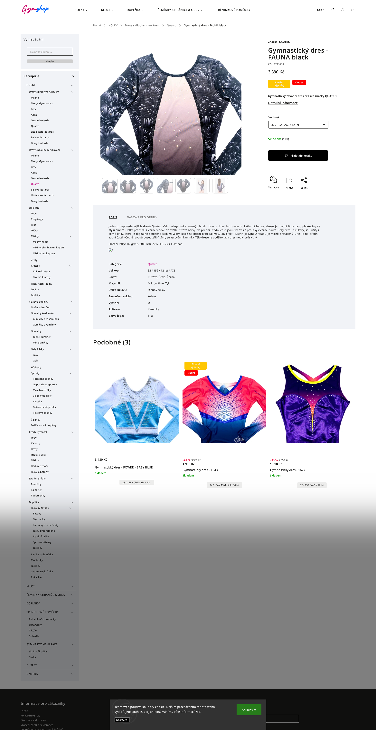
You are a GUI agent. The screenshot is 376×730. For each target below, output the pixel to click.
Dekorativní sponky (44, 407)
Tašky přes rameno (44, 530)
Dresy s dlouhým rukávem (44, 150)
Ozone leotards (40, 120)
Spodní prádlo (37, 478)
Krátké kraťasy (41, 271)
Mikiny (35, 236)
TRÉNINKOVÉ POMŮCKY (42, 612)
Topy (34, 213)
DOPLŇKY (33, 603)
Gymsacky (39, 519)
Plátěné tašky (41, 536)
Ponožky (36, 484)
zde (198, 712)
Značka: (279, 42)
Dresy (34, 449)
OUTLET (31, 665)
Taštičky (37, 547)
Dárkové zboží (39, 466)
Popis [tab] (113, 217)
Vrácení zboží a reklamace (37, 725)
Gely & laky (37, 349)
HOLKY (31, 85)
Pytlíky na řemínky (42, 554)
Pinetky (37, 401)
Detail (171, 462)
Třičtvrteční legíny (41, 283)
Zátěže (33, 630)
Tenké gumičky (42, 337)
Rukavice (36, 577)
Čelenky (35, 419)
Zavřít (327, 194)
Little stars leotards (42, 131)
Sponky (35, 373)
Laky (35, 355)
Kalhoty (35, 443)
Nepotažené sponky (45, 384)
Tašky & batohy (40, 508)
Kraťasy (35, 265)
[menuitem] (84, 10)
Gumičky (36, 331)
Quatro (35, 126)
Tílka (33, 225)
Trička (34, 230)
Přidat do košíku (301, 155)
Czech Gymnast (38, 432)
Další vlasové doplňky (43, 425)
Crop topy (37, 219)
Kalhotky (36, 490)
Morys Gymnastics (42, 103)
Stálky (32, 657)
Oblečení (34, 207)
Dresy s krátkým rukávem (44, 91)
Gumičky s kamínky (44, 324)
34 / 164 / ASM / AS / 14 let (224, 485)
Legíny (35, 289)
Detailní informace (283, 103)
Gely (35, 360)
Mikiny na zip (40, 242)
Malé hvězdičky (42, 390)
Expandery (35, 625)
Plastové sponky (42, 412)
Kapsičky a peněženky (46, 525)
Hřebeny (36, 367)
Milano (35, 97)
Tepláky (35, 295)
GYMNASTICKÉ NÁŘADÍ (41, 644)
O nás (24, 711)
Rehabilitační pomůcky (42, 619)
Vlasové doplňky (39, 301)
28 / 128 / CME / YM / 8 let (136, 482)
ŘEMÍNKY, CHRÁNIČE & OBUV (45, 595)
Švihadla (34, 636)
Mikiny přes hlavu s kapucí (48, 247)
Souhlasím (249, 710)
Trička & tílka (38, 454)
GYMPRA (32, 674)
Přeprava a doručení (33, 720)
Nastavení (122, 720)
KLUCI (30, 586)
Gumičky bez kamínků (46, 319)
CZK (319, 10)
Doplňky (34, 502)
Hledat (50, 61)
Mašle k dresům (40, 307)
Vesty (34, 260)
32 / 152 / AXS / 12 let (312, 485)
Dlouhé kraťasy (42, 277)
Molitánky (37, 560)
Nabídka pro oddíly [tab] (142, 217)
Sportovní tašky (42, 542)
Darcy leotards (39, 143)
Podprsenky (38, 495)
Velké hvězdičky (42, 395)
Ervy (33, 109)
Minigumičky (40, 342)
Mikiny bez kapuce (44, 253)
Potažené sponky (43, 378)
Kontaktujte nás (30, 715)
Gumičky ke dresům (42, 313)
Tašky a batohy (40, 472)
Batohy (37, 513)
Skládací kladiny (38, 651)
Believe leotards (40, 137)
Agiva (34, 114)
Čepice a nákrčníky (42, 571)
